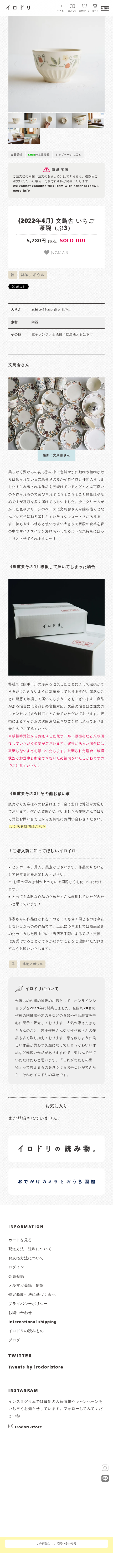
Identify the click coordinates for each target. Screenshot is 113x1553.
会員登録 (16, 154)
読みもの (72, 11)
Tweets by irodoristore (35, 1367)
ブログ (14, 1340)
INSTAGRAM (23, 1390)
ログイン (61, 11)
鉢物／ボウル (33, 275)
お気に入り (59, 252)
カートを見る (20, 1240)
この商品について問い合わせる (56, 1543)
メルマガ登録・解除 (26, 1285)
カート (95, 11)
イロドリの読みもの (26, 1331)
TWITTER (20, 1356)
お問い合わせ (20, 1313)
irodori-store (28, 1426)
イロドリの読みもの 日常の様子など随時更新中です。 (35, 1142)
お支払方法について (26, 1258)
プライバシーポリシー (28, 1304)
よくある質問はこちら (27, 826)
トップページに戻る (68, 154)
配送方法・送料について (30, 1249)
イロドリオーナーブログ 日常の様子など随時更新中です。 (35, 1175)
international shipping (32, 1322)
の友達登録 (39, 154)
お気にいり (84, 11)
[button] (32, 64)
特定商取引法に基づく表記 (32, 1295)
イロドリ (18, 7)
